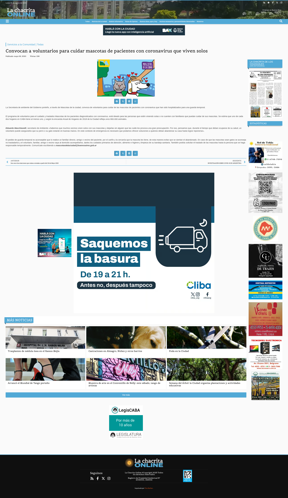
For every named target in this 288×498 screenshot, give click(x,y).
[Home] (144, 462)
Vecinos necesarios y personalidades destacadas (177, 21)
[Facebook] (273, 3)
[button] (116, 101)
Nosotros (200, 21)
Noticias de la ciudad (99, 21)
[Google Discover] (269, 3)
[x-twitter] (277, 3)
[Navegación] (7, 21)
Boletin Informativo (116, 21)
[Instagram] (281, 3)
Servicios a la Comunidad (21, 44)
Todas (87, 21)
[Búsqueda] (281, 21)
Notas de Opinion (131, 21)
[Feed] (264, 3)
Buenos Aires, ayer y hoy (148, 21)
